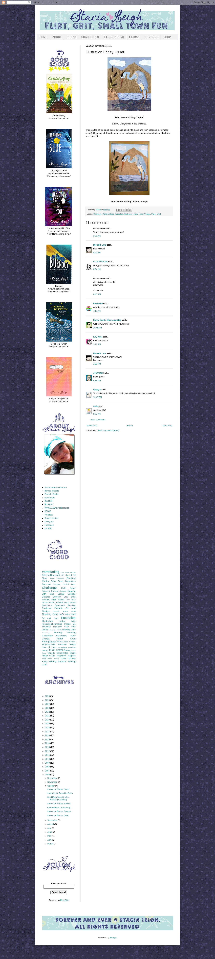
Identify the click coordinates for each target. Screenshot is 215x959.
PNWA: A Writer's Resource (57, 508)
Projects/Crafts (48, 644)
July (49, 828)
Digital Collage (108, 214)
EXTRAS (134, 37)
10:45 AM (97, 328)
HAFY (61, 614)
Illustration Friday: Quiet (58, 815)
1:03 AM (97, 236)
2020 (47, 720)
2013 (47, 747)
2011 (47, 755)
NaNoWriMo (61, 636)
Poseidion (98, 303)
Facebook (49, 525)
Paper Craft (156, 214)
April (49, 840)
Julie (95, 406)
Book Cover (57, 581)
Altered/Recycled (51, 575)
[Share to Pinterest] (130, 210)
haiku (67, 614)
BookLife (49, 501)
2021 (47, 716)
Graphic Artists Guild (64, 611)
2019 (47, 723)
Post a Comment (97, 420)
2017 (47, 731)
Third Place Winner (50, 659)
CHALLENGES (90, 37)
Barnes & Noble (52, 491)
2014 (47, 743)
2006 (47, 774)
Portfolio (72, 642)
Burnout (46, 584)
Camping (56, 584)
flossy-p (97, 389)
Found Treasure (56, 602)
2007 (47, 771)
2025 (47, 700)
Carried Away (69, 584)
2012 (47, 751)
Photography (49, 641)
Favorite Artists (49, 600)
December (52, 778)
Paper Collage (144, 214)
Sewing (67, 650)
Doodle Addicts (51, 518)
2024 (47, 704)
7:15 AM (97, 311)
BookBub (49, 504)
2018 (47, 728)
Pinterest (49, 515)
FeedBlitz (64, 900)
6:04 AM (97, 269)
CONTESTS (151, 37)
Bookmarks (70, 581)
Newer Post (92, 425)
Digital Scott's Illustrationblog (107, 320)
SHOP (167, 37)
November (52, 782)
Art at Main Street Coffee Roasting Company (58, 798)
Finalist (61, 600)
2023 (47, 708)
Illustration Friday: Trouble (59, 811)
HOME (43, 37)
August (50, 824)
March (50, 844)
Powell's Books (51, 494)
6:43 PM (97, 294)
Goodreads (50, 498)
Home (130, 425)
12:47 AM (97, 397)
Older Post (167, 425)
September (52, 820)
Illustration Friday (131, 214)
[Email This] (117, 210)
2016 (47, 735)
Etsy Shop (70, 597)
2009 (47, 763)
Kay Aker (97, 337)
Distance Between (51, 597)
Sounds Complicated (58, 653)
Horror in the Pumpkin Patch (60, 793)
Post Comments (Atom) (108, 430)
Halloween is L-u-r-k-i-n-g (58, 807)
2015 (47, 739)
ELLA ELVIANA (100, 262)
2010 (47, 759)
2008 (47, 767)
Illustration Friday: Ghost (58, 789)
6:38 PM (97, 380)
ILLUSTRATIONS (114, 37)
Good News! (70, 602)
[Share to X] (123, 210)
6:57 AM (97, 414)
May (49, 836)
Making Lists (69, 629)
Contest (54, 591)
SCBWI (48, 511)
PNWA (60, 641)
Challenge (97, 214)
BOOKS (71, 37)
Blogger (113, 937)
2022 (47, 712)
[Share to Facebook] (127, 210)
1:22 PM (97, 344)
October (51, 786)
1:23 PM (97, 364)
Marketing (46, 633)
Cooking (62, 591)
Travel (63, 658)
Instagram (49, 521)
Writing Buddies (58, 661)
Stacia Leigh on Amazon (56, 487)
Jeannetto (98, 373)
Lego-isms (57, 627)
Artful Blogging (57, 578)
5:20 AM (97, 252)
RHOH (52, 650)
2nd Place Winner (68, 572)
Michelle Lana (99, 245)
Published (62, 644)
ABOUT (56, 37)
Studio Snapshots (57, 656)
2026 (47, 696)
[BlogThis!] (120, 210)
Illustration (119, 214)
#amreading (50, 572)
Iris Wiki (48, 528)
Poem (66, 642)
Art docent (66, 575)
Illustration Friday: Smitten (59, 803)
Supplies (72, 656)
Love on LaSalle (55, 630)
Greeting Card (50, 614)
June (49, 832)
